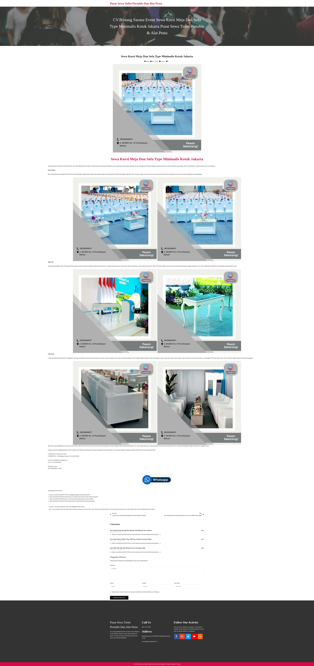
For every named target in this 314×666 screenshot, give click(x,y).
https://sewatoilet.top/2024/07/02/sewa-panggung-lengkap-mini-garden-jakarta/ (70, 494)
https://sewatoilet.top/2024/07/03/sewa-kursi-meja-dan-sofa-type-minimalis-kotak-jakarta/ (135, 534)
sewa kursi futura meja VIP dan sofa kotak (71, 509)
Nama (112, 583)
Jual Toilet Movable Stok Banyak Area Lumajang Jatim (127, 548)
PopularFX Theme (165, 664)
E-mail (144, 583)
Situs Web (177, 583)
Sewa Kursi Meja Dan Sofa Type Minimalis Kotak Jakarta (69, 506)
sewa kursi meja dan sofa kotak (116, 509)
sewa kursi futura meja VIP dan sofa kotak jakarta (95, 509)
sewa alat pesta (56, 509)
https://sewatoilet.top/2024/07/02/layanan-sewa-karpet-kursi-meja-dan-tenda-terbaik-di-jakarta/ (74, 496)
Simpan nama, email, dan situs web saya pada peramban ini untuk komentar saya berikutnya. (136, 592)
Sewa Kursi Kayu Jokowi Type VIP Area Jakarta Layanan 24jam (130, 539)
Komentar (112, 565)
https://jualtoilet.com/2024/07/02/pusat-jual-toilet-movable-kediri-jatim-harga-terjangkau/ (72, 501)
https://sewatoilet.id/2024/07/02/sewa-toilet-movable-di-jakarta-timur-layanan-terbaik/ (71, 499)
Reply (202, 530)
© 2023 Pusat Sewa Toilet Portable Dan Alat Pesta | (146, 664)
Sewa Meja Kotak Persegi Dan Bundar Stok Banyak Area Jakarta (131, 530)
